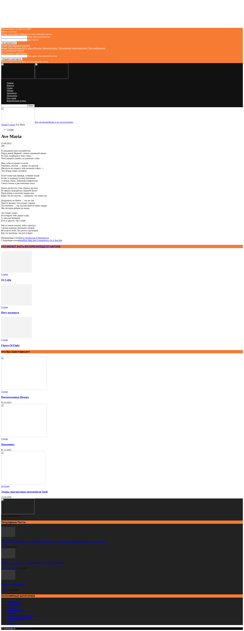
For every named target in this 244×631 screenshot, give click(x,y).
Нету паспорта (10, 312)
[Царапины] (24, 436)
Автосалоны (12, 96)
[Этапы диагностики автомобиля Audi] (23, 483)
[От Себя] (16, 272)
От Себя (6, 279)
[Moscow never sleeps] (8, 579)
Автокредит (12, 93)
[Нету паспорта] (16, 304)
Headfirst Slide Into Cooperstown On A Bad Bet (40, 240)
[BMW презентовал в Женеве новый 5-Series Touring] (8, 557)
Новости (10, 85)
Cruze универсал (9, 568)
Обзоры (10, 91)
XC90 (4, 547)
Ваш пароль (33, 40)
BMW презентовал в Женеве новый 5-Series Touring (32, 563)
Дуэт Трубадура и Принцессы (34, 238)
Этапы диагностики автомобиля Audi (24, 491)
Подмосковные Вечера (15, 397)
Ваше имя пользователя (38, 37)
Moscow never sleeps (13, 584)
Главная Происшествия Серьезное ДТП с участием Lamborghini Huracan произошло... (54, 541)
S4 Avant (5, 486)
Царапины (7, 444)
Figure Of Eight (10, 345)
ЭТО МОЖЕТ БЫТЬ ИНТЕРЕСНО (20, 246)
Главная (10, 83)
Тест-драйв (11, 98)
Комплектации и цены (16, 101)
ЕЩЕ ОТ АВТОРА (50, 246)
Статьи (10, 88)
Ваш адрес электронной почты (42, 56)
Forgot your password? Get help (15, 45)
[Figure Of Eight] (16, 337)
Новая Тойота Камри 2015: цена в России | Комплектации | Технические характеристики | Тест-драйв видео (53, 48)
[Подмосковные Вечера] (24, 389)
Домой (4, 124)
